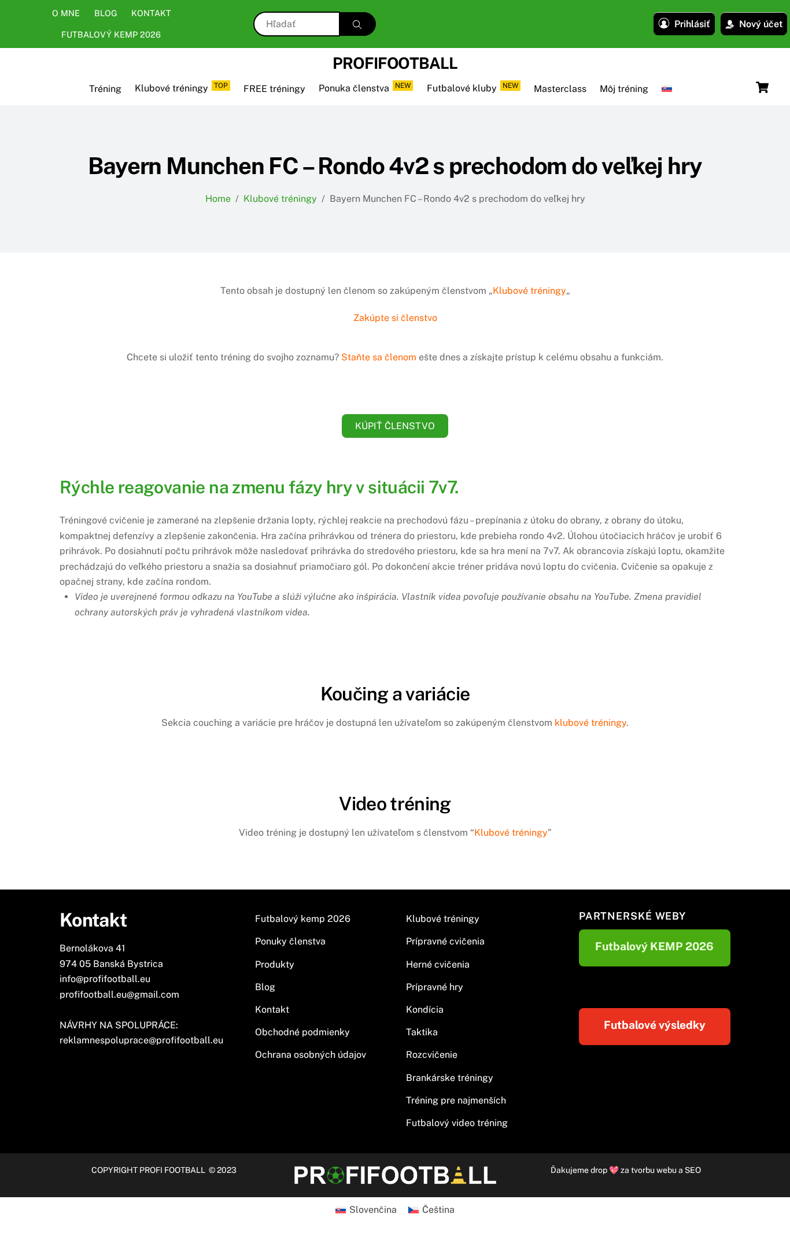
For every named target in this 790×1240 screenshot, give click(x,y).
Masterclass (560, 88)
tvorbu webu (654, 1170)
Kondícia (425, 1009)
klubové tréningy (590, 722)
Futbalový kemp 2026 (111, 34)
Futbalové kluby (472, 88)
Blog (105, 13)
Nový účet (760, 24)
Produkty (274, 964)
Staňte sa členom (378, 357)
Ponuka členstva (365, 88)
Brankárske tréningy (449, 1077)
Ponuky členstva (290, 941)
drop (599, 1170)
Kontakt (151, 13)
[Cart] (762, 87)
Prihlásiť (692, 24)
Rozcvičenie (431, 1054)
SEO (693, 1170)
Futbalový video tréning (457, 1122)
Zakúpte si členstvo (395, 317)
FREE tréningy (274, 88)
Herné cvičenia (438, 964)
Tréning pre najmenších (456, 1100)
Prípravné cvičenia (445, 941)
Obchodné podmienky (302, 1032)
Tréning (105, 88)
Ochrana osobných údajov (310, 1054)
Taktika (422, 1032)
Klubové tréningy (181, 88)
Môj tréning (624, 88)
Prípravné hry (434, 986)
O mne (66, 13)
